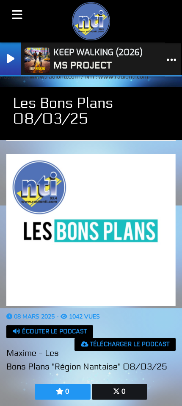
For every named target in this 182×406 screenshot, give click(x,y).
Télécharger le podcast (128, 344)
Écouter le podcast (53, 331)
